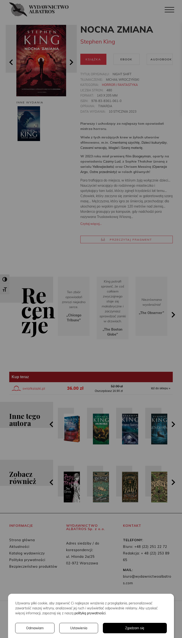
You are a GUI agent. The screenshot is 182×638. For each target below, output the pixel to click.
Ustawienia (78, 628)
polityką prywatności (89, 613)
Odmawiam (35, 628)
